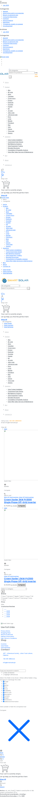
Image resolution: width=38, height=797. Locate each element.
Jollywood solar (13, 115)
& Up (8, 611)
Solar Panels (7, 270)
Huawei (10, 106)
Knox (9, 117)
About (6, 160)
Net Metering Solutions (15, 144)
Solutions (7, 136)
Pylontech (11, 123)
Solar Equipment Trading (15, 146)
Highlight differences (11, 675)
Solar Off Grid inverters (26, 497)
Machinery (6, 22)
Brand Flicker (19, 667)
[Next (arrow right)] (35, 398)
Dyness (10, 100)
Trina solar (11, 131)
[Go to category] (2, 591)
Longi (9, 119)
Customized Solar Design (15, 142)
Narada (10, 121)
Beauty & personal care (10, 15)
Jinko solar (11, 113)
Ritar (9, 125)
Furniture (6, 19)
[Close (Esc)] (32, 2)
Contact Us (8, 165)
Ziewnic (10, 133)
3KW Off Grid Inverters (11, 497)
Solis (9, 127)
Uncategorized (7, 26)
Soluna (10, 129)
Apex (9, 94)
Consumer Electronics (10, 17)
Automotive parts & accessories (13, 13)
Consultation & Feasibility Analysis (18, 150)
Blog (6, 155)
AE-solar (10, 92)
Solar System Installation (15, 140)
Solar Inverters (7, 271)
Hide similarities (9, 673)
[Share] (28, 2)
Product (7, 87)
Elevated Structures (14, 148)
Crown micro (11, 98)
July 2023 (6, 5)
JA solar (10, 110)
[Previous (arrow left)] (3, 398)
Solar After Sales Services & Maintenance (20, 152)
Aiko (9, 90)
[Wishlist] (2, 170)
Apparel (5, 11)
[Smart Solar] (4, 57)
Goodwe (10, 104)
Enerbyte (10, 102)
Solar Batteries (7, 273)
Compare (21, 506)
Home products (8, 20)
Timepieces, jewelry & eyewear (13, 24)
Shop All (4, 195)
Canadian (11, 96)
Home (7, 82)
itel (9, 108)
